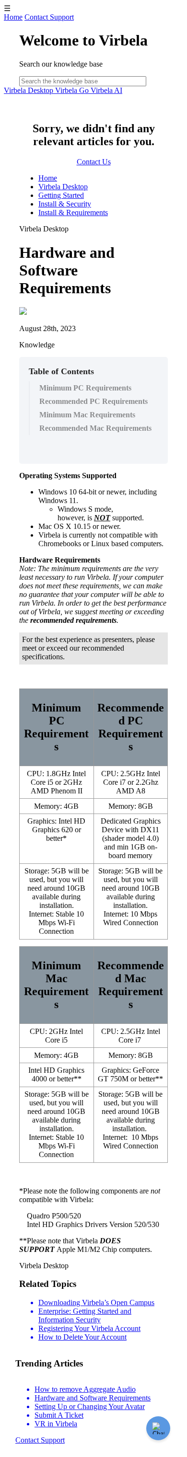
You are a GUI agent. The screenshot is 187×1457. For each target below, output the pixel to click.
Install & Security (64, 204)
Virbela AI (106, 90)
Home (13, 17)
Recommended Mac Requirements (95, 428)
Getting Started (61, 195)
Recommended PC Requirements (93, 401)
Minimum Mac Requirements (87, 415)
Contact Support (49, 17)
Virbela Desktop (29, 90)
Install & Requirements (73, 212)
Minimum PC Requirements (85, 388)
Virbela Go (73, 90)
